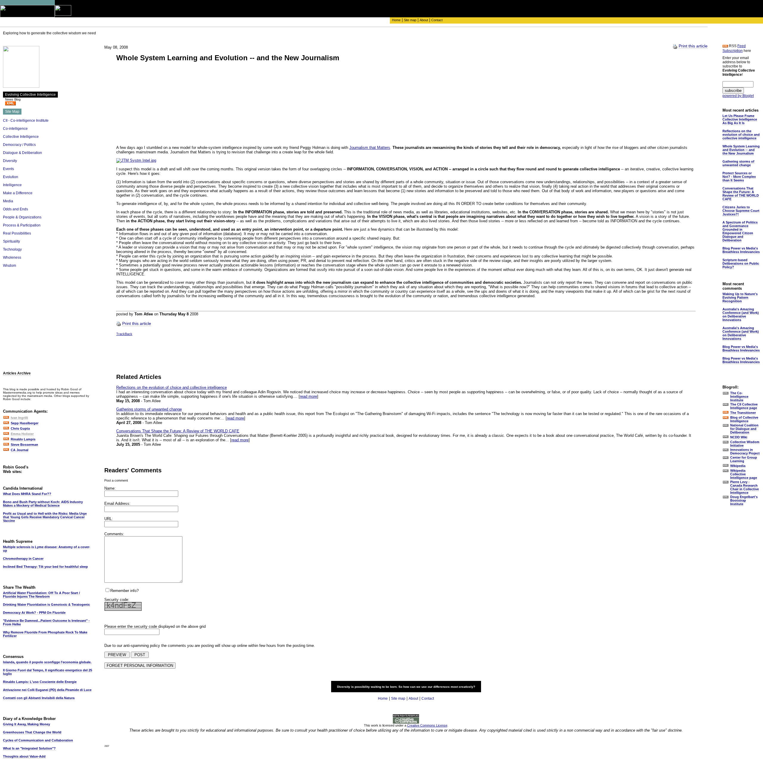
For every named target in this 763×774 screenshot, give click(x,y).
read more (308, 396)
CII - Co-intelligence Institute (26, 120)
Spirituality (11, 241)
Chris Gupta (20, 428)
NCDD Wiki (738, 437)
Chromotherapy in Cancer (23, 558)
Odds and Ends (15, 209)
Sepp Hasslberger (24, 423)
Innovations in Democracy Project (745, 451)
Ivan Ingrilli (19, 418)
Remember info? (124, 590)
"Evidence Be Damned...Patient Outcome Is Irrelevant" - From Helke (46, 622)
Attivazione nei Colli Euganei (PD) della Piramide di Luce (47, 690)
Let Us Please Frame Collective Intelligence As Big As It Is (739, 119)
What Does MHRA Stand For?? (27, 494)
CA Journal (19, 450)
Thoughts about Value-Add (24, 756)
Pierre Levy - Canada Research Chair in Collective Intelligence (744, 487)
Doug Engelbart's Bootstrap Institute (744, 500)
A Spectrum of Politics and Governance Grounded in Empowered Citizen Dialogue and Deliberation (740, 231)
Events (8, 169)
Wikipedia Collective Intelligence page (743, 474)
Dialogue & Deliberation (22, 153)
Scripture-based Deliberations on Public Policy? (740, 263)
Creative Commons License (427, 725)
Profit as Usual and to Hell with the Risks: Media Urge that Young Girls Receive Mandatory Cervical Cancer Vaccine (45, 517)
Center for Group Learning (743, 459)
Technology (12, 249)
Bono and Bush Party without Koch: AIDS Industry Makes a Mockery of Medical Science (43, 503)
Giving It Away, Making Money (26, 724)
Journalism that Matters (369, 147)
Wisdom (9, 265)
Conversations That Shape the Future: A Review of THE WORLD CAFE (177, 431)
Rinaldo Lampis (23, 439)
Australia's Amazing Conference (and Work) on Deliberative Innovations (740, 314)
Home (396, 20)
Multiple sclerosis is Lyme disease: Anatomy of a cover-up (46, 548)
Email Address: (117, 503)
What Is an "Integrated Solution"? (29, 748)
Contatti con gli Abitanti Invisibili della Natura (39, 698)
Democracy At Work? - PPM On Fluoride (34, 612)
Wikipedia (737, 466)
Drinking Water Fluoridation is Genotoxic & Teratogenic (46, 604)
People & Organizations (22, 217)
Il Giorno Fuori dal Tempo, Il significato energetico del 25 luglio (47, 672)
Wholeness (12, 257)
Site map (410, 20)
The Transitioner (743, 412)
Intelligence (12, 185)
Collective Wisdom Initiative (744, 443)
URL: (108, 518)
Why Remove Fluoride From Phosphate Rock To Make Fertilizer (45, 634)
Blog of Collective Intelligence (744, 419)
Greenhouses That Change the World (32, 732)
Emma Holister (22, 434)
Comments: (114, 534)
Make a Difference (17, 193)
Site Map (12, 112)
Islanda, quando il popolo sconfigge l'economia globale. (47, 662)
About (424, 20)
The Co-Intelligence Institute (739, 396)
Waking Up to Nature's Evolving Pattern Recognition (740, 297)
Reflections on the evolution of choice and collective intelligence (171, 387)
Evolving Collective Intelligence (30, 94)
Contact (437, 20)
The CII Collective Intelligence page (744, 406)
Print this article (693, 46)
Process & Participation (22, 225)
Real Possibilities (17, 233)
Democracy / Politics (19, 145)
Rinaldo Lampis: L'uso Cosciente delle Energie (40, 682)
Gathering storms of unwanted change (149, 409)
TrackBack (124, 334)
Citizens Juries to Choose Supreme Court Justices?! (740, 210)
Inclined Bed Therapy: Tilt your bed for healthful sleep (45, 566)
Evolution (10, 177)
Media (8, 201)
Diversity (10, 161)
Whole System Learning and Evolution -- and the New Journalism (741, 149)
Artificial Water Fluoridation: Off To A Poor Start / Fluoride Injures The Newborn (41, 594)
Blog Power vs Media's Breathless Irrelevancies (741, 250)
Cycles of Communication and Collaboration (38, 740)
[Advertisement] (47, 317)
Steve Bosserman (24, 444)
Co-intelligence (15, 129)
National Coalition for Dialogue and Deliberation (744, 428)
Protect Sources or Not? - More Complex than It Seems (739, 176)
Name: (110, 488)
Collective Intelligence (21, 137)
